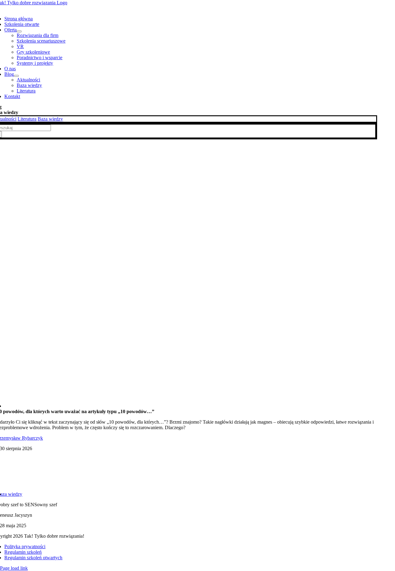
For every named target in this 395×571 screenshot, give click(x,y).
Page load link (14, 568)
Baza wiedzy (50, 118)
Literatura (27, 118)
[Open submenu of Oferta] (19, 31)
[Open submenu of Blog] (16, 76)
